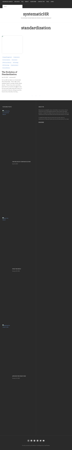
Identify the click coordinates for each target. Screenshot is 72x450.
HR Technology (6, 65)
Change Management (7, 57)
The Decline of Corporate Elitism (21, 161)
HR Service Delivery (7, 62)
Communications (6, 59)
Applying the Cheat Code (19, 376)
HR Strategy (15, 62)
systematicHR (36, 13)
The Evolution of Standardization (9, 73)
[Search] (20, 6)
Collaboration (16, 57)
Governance (14, 59)
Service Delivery (6, 67)
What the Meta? (16, 268)
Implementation (14, 65)
